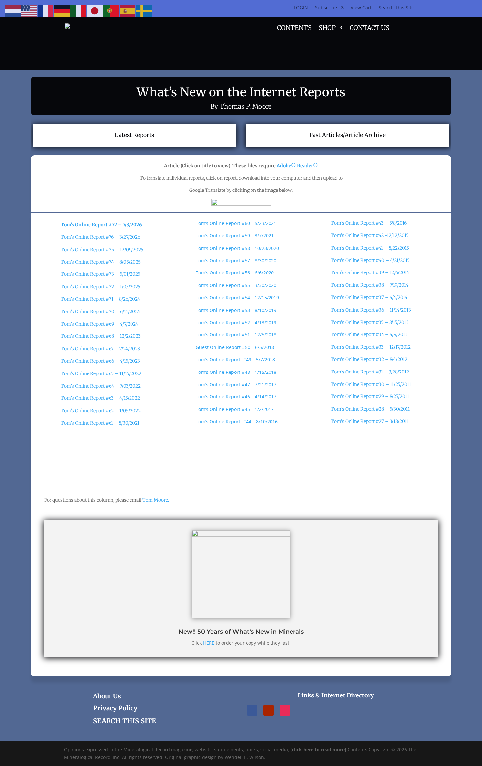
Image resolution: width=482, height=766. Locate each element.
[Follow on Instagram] (285, 710)
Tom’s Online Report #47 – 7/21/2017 (236, 384)
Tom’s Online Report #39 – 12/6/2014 (370, 272)
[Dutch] (13, 10)
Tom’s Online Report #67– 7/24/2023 (100, 349)
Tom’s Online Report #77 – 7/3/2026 (101, 225)
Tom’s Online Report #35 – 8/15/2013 (370, 322)
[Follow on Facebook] (252, 710)
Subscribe (326, 7)
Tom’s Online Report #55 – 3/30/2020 (236, 285)
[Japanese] (95, 10)
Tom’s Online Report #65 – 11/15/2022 (101, 373)
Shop (327, 28)
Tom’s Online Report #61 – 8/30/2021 (100, 423)
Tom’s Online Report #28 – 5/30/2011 (370, 409)
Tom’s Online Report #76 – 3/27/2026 (100, 237)
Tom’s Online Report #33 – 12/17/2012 (371, 347)
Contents (294, 28)
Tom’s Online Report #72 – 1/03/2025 (100, 287)
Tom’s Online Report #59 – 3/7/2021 (235, 235)
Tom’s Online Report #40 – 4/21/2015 (370, 260)
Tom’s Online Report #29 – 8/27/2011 (370, 396)
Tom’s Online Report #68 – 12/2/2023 (101, 336)
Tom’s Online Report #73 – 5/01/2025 (100, 274)
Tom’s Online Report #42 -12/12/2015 (370, 235)
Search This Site (396, 7)
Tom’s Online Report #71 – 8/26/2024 (100, 299)
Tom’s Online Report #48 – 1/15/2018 (236, 372)
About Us (107, 696)
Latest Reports (134, 135)
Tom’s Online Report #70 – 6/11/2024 (100, 311)
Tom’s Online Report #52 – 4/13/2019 (236, 322)
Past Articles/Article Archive (347, 135)
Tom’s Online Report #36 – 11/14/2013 (371, 310)
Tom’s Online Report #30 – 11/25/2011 (371, 384)
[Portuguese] (111, 10)
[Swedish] (144, 10)
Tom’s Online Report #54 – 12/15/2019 (237, 297)
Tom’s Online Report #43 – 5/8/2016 (369, 223)
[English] (29, 10)
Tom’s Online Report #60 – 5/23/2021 (236, 223)
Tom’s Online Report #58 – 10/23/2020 (237, 248)
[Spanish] (128, 10)
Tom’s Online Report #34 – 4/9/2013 (369, 334)
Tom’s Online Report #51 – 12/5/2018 (236, 335)
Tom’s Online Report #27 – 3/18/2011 (370, 421)
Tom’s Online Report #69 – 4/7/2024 (99, 324)
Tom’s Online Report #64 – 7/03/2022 (101, 386)
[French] (46, 10)
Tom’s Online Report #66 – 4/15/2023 (100, 361)
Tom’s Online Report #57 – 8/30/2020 (236, 260)
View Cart (361, 7)
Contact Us (369, 28)
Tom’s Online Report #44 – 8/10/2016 (237, 421)
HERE (208, 643)
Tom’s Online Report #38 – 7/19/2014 (369, 285)
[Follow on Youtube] (268, 710)
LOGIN (301, 7)
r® (297, 166)
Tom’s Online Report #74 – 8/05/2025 (101, 262)
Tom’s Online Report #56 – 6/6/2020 (235, 273)
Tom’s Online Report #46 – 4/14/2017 (236, 396)
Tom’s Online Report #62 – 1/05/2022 (101, 410)
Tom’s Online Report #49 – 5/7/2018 (235, 359)
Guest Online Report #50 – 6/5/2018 (235, 347)
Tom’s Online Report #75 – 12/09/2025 (102, 249)
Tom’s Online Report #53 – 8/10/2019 (236, 310)
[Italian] (78, 10)
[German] (62, 10)
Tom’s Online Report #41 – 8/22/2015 (370, 248)
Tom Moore (155, 500)
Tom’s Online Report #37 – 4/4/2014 (369, 297)
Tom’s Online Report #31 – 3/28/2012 (370, 372)
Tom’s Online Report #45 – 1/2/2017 (235, 409)
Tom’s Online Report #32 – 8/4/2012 (369, 359)
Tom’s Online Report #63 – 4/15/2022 (100, 398)
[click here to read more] (319, 749)
